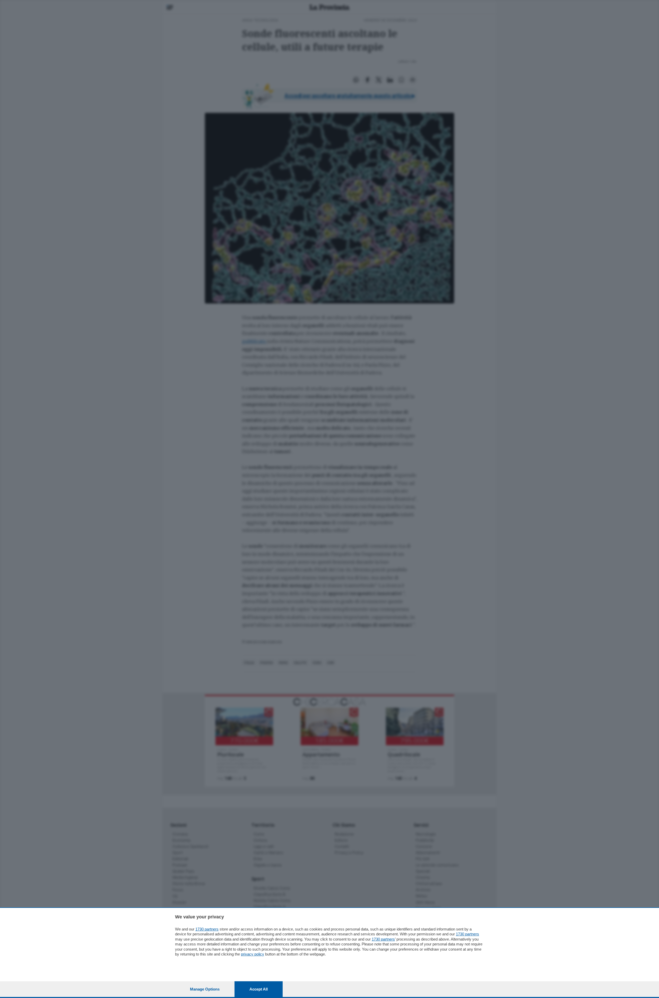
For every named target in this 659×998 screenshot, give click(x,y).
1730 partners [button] (207, 929)
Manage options (205, 989)
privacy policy (252, 954)
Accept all (258, 989)
